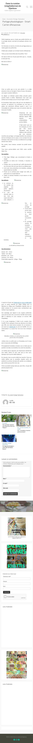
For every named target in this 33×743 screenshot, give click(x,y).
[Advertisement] (16, 628)
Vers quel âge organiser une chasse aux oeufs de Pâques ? (8, 426)
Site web (5, 488)
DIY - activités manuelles (22, 427)
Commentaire (7, 466)
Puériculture (21, 19)
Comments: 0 (6, 34)
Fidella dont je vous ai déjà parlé (22, 302)
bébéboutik (12, 327)
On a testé (9, 19)
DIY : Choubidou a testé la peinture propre (23, 431)
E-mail (5, 483)
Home (3, 19)
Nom (5, 478)
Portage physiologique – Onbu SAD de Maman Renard (8, 447)
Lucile (23, 33)
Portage (15, 19)
